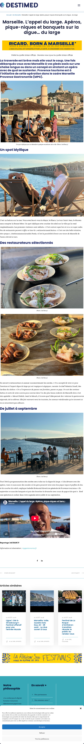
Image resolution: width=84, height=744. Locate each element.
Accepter (42, 727)
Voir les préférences (42, 739)
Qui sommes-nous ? (41, 700)
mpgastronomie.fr (29, 548)
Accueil (8, 15)
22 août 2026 (11, 617)
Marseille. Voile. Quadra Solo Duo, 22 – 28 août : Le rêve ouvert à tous (41, 625)
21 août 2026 (67, 617)
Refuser (42, 733)
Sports (18, 641)
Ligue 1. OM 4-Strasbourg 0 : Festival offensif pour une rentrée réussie (13, 625)
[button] (81, 708)
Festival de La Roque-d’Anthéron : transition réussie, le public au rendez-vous (68, 627)
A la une (12, 641)
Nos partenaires (40, 694)
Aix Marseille (17, 15)
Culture (65, 641)
